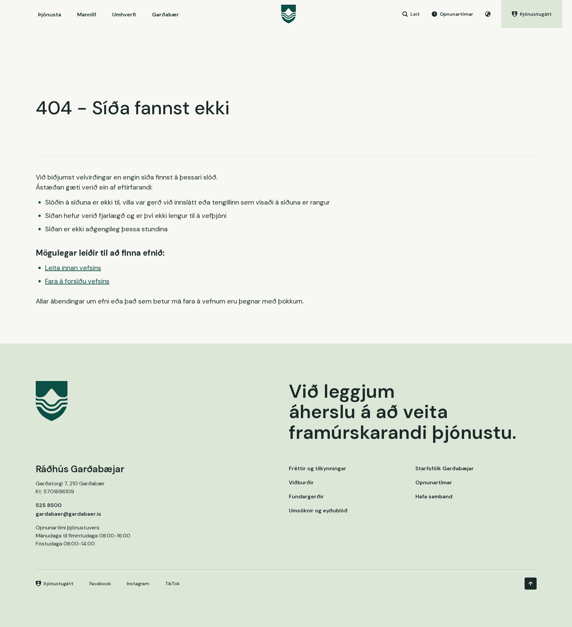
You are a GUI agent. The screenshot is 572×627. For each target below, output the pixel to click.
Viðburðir (301, 482)
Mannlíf (86, 14)
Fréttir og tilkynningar (317, 468)
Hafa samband (433, 496)
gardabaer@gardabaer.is (68, 513)
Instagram (138, 584)
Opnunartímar (433, 482)
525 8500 (49, 505)
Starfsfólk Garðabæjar (444, 468)
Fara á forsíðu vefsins (77, 281)
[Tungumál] (488, 14)
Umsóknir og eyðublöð (318, 510)
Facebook (100, 584)
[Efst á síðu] (531, 584)
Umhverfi (124, 14)
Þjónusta (49, 14)
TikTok (172, 584)
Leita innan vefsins (73, 267)
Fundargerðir (306, 496)
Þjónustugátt (58, 584)
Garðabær (165, 14)
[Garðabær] (288, 14)
